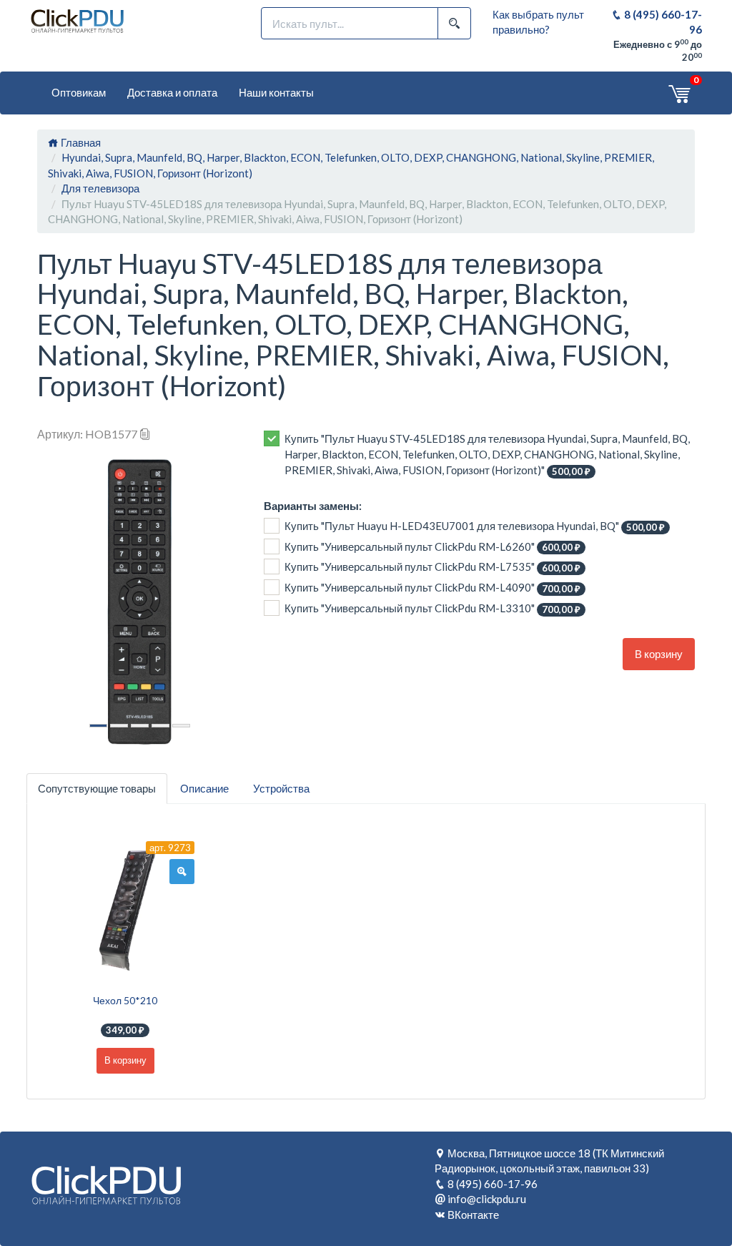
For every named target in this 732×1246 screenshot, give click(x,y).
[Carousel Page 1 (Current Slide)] (98, 725)
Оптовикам (78, 92)
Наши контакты (276, 92)
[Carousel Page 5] (181, 725)
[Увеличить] (181, 872)
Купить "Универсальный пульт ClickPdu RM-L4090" (432, 587)
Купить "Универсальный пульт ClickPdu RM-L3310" (432, 608)
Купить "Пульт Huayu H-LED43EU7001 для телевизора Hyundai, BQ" (475, 526)
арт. (170, 847)
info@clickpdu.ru (486, 1198)
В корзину (659, 653)
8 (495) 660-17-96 (492, 1183)
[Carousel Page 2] (119, 725)
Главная (80, 142)
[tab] (96, 788)
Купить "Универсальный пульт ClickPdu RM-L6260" (432, 547)
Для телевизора (100, 188)
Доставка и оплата (172, 92)
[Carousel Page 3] (140, 725)
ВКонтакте (473, 1214)
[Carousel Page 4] (160, 725)
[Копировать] (145, 434)
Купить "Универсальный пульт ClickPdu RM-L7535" (432, 567)
